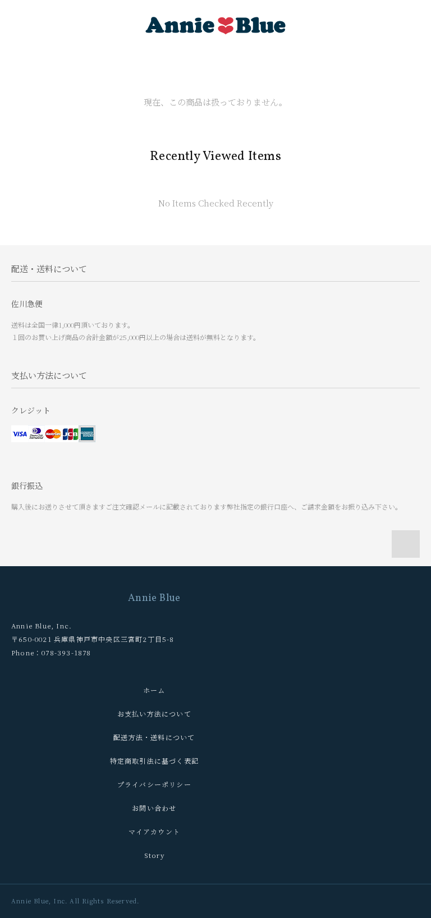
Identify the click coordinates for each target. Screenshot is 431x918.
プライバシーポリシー (154, 784)
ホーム (154, 690)
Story (154, 855)
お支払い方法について (154, 713)
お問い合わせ (154, 808)
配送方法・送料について (154, 737)
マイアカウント (154, 831)
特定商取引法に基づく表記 (154, 760)
